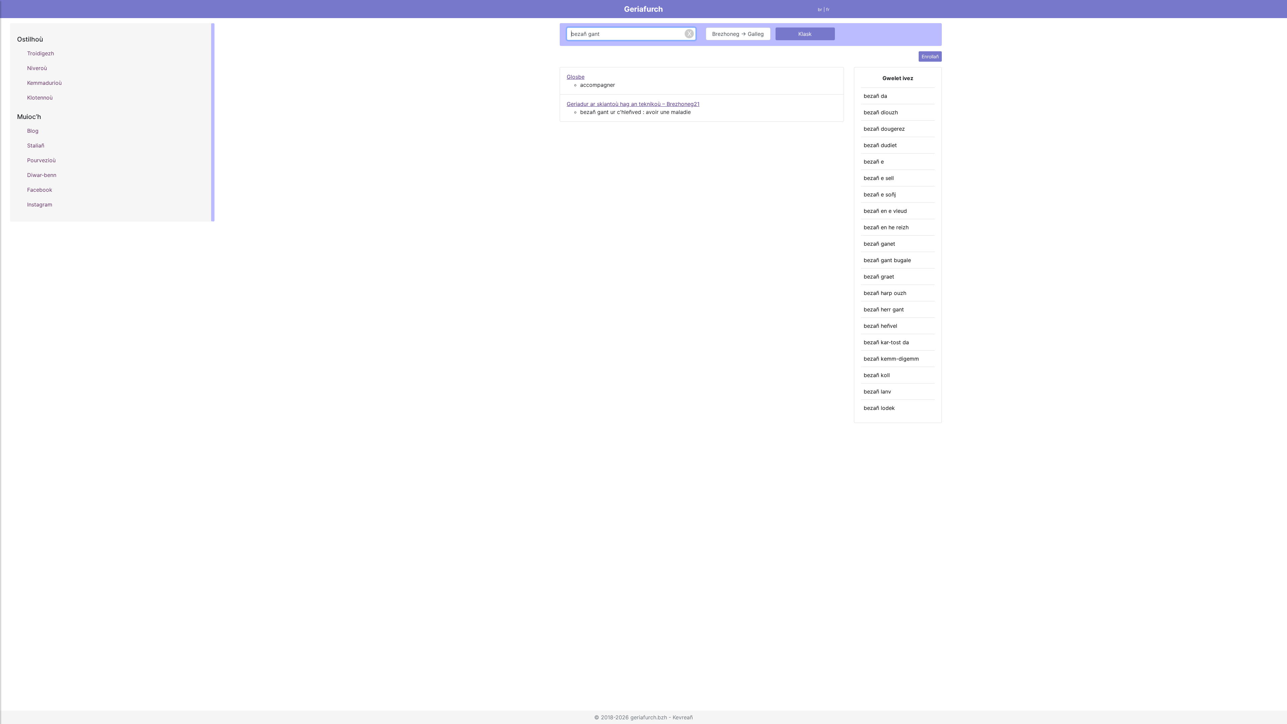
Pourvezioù (41, 160)
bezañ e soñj (880, 194)
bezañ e (874, 161)
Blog (33, 130)
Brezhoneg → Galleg (738, 34)
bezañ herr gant (884, 309)
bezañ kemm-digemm (891, 358)
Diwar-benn (41, 175)
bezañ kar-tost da (886, 342)
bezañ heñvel (880, 325)
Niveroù (37, 68)
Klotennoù (40, 97)
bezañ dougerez (884, 128)
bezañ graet (879, 276)
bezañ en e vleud (885, 210)
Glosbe (576, 76)
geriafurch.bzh (648, 717)
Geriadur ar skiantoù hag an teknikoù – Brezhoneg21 (633, 104)
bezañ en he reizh (886, 227)
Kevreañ (683, 717)
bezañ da (875, 96)
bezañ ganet (879, 243)
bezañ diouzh (881, 112)
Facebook (39, 189)
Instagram (39, 204)
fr (828, 9)
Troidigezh (40, 53)
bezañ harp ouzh (885, 293)
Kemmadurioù (44, 82)
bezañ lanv (877, 391)
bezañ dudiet (880, 145)
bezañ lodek (879, 408)
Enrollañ (930, 56)
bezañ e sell (879, 178)
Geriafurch (643, 8)
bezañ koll (877, 375)
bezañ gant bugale (887, 260)
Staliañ (35, 145)
